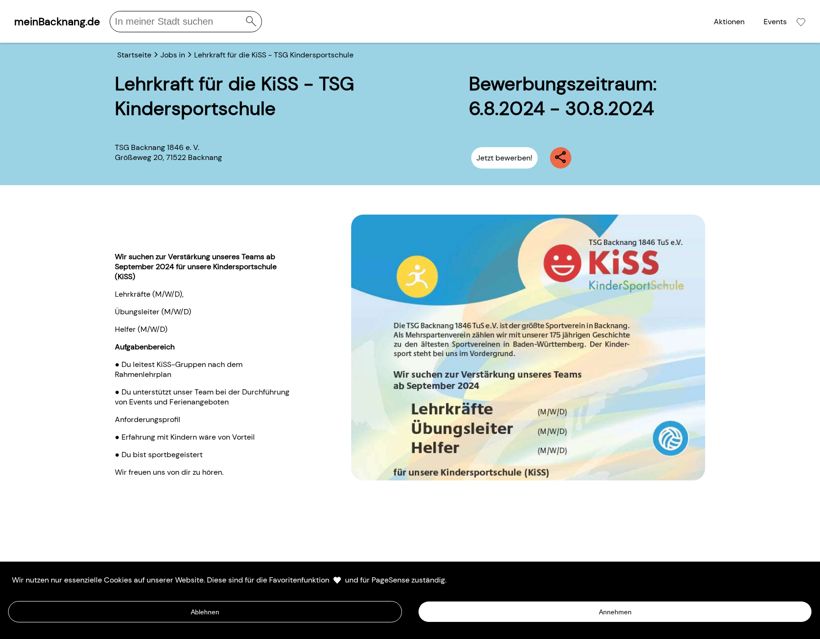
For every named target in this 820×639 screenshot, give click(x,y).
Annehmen (615, 612)
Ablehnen (205, 612)
